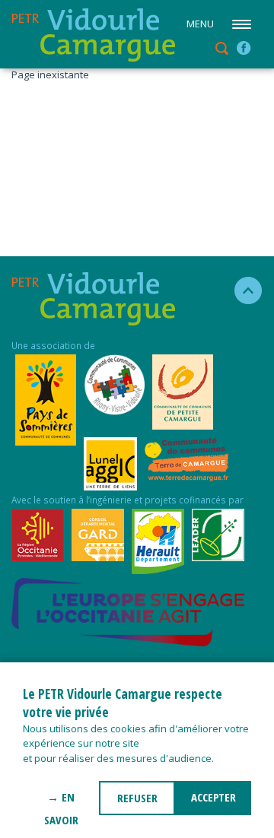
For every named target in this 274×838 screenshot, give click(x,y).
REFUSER (137, 797)
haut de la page (242, 290)
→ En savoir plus (61, 802)
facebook (243, 48)
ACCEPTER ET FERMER (213, 802)
